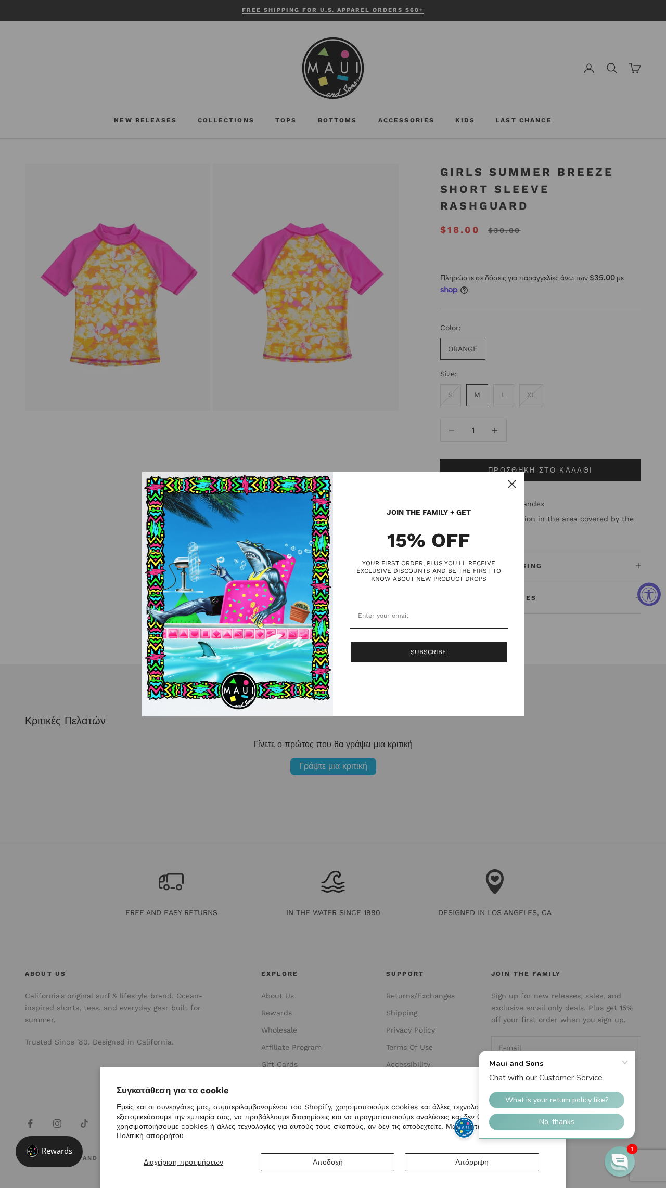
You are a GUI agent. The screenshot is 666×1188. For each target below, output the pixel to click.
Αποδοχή (328, 1162)
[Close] (511, 484)
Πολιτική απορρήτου (150, 1135)
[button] (620, 1161)
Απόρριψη (472, 1162)
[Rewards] (49, 1151)
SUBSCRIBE (428, 652)
